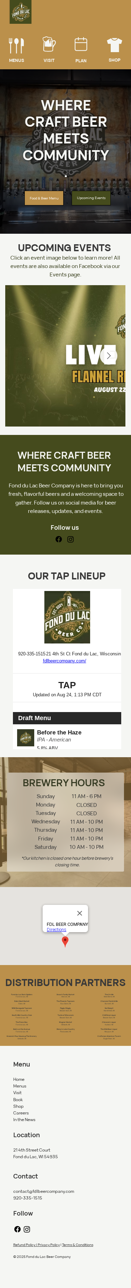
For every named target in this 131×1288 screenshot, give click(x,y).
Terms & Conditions (77, 1244)
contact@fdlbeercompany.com (43, 1191)
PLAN (81, 61)
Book (18, 1100)
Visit (17, 1093)
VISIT (49, 60)
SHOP (115, 60)
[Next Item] (108, 356)
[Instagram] (70, 539)
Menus (19, 1086)
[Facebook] (58, 539)
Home (18, 1079)
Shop (18, 1106)
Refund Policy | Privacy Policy (36, 1244)
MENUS (16, 60)
